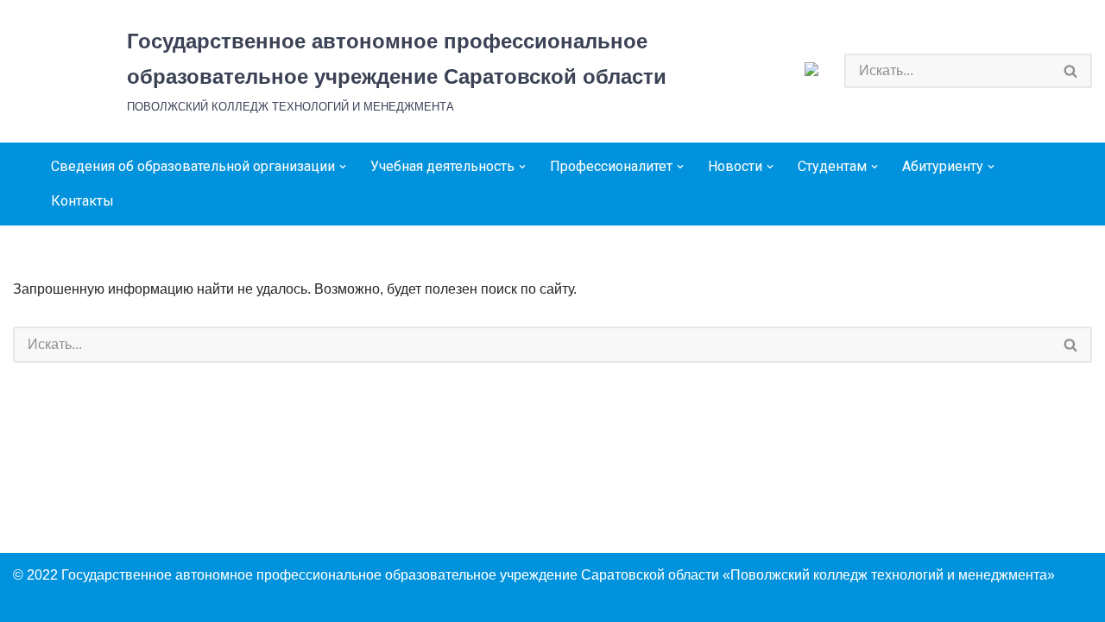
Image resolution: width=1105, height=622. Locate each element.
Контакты (82, 201)
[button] (342, 166)
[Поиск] (1071, 71)
